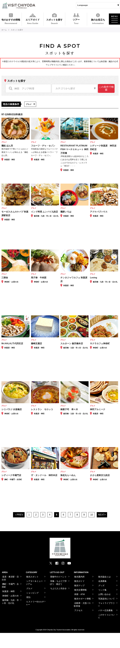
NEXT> (102, 514)
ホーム (4, 30)
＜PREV (18, 514)
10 (91, 514)
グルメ (29, 104)
